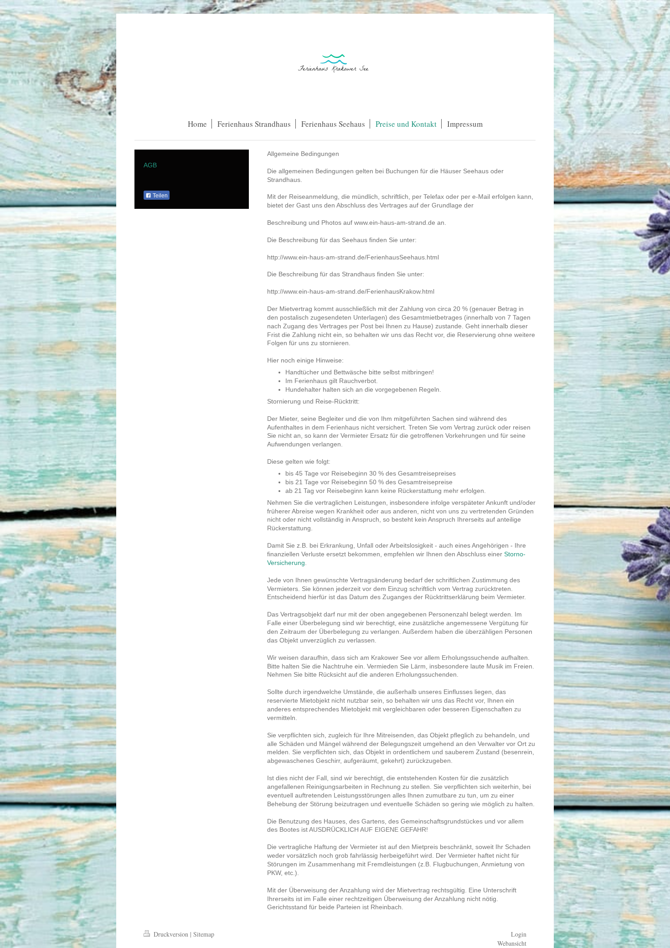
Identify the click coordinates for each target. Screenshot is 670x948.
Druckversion (171, 934)
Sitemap (203, 934)
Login (518, 934)
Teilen (159, 195)
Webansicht (511, 943)
